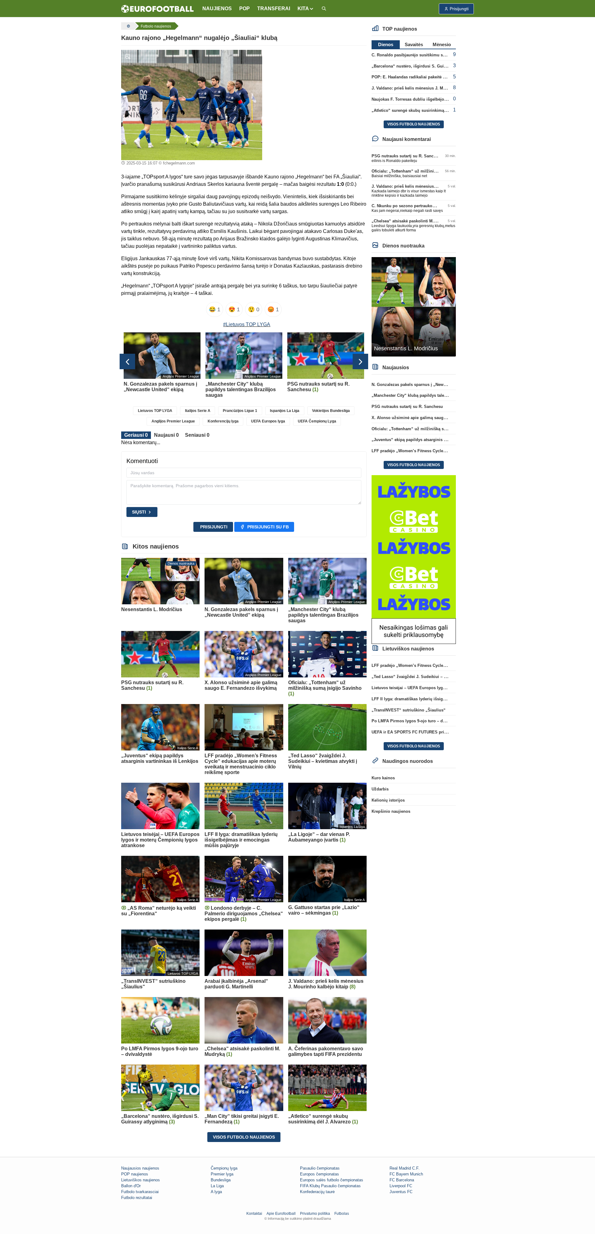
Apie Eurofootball (281, 1213)
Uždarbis (380, 789)
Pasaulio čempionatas (320, 1168)
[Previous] (127, 361)
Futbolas (341, 1213)
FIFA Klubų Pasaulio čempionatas (330, 1186)
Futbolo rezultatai (136, 1197)
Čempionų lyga (224, 1168)
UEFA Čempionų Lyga (317, 421)
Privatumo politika (315, 1213)
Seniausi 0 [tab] (197, 435)
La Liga (217, 1186)
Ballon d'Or (131, 1186)
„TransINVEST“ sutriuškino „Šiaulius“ (409, 710)
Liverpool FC (401, 1186)
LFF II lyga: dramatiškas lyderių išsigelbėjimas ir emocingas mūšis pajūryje (445, 699)
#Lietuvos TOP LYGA (246, 324)
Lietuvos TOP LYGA (155, 411)
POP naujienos (134, 1174)
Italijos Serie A (197, 411)
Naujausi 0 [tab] (166, 435)
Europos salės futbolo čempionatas (331, 1180)
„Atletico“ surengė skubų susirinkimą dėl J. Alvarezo (423, 110)
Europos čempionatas (319, 1174)
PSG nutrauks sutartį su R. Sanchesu (407, 156)
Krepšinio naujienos (391, 811)
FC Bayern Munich (406, 1174)
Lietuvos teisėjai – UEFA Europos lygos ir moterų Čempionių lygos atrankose (446, 687)
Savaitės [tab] (414, 44)
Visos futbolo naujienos (244, 1137)
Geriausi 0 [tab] (136, 435)
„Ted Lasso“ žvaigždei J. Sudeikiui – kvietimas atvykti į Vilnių (431, 676)
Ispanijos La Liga (284, 411)
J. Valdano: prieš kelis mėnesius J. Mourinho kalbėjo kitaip (428, 88)
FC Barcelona (402, 1180)
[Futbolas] (127, 26)
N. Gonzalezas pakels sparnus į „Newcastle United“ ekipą (427, 384)
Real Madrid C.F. (405, 1168)
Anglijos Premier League (173, 421)
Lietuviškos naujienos (140, 1180)
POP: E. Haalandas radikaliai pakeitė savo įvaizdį (419, 77)
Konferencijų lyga (223, 421)
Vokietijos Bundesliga (331, 411)
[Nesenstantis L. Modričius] (414, 306)
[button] (306, 8)
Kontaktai (254, 1213)
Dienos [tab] (385, 44)
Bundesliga (221, 1180)
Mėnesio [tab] (442, 44)
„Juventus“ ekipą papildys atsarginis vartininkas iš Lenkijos (429, 439)
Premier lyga (222, 1174)
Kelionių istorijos (388, 800)
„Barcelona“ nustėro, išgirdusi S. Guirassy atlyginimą (423, 66)
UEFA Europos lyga (268, 421)
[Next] (360, 361)
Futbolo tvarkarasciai (140, 1191)
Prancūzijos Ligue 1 (240, 411)
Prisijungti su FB (268, 526)
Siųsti (139, 512)
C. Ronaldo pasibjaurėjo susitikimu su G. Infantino (420, 55)
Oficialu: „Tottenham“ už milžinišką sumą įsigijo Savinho (427, 171)
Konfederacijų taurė (317, 1191)
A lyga (216, 1191)
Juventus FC (401, 1191)
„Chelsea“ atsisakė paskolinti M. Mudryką (412, 221)
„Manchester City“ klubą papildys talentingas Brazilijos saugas (432, 395)
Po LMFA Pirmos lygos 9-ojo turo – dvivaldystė (417, 721)
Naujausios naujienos (140, 1168)
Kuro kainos (383, 778)
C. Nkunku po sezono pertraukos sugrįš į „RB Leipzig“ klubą (430, 205)
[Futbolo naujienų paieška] (324, 8)
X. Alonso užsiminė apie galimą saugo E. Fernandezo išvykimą (432, 417)
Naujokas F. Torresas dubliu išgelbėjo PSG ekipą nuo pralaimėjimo (436, 99)
